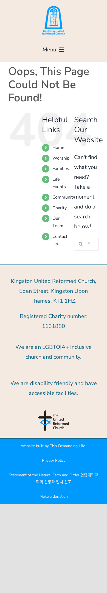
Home (58, 147)
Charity (59, 208)
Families (60, 169)
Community (63, 197)
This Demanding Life (68, 446)
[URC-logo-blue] (53, 412)
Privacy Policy (53, 460)
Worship (60, 158)
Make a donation (54, 496)
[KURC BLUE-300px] (53, 6)
